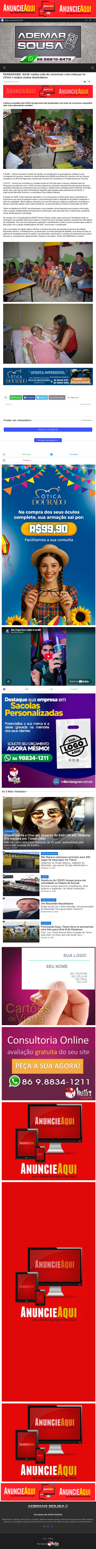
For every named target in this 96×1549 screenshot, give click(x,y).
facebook (74, 454)
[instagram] (94, 20)
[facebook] (90, 20)
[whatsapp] (86, 20)
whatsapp (26, 454)
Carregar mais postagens (47, 440)
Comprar (74, 689)
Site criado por (42, 1544)
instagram (26, 460)
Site (26, 689)
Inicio (45, 1539)
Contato (50, 1539)
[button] (92, 67)
